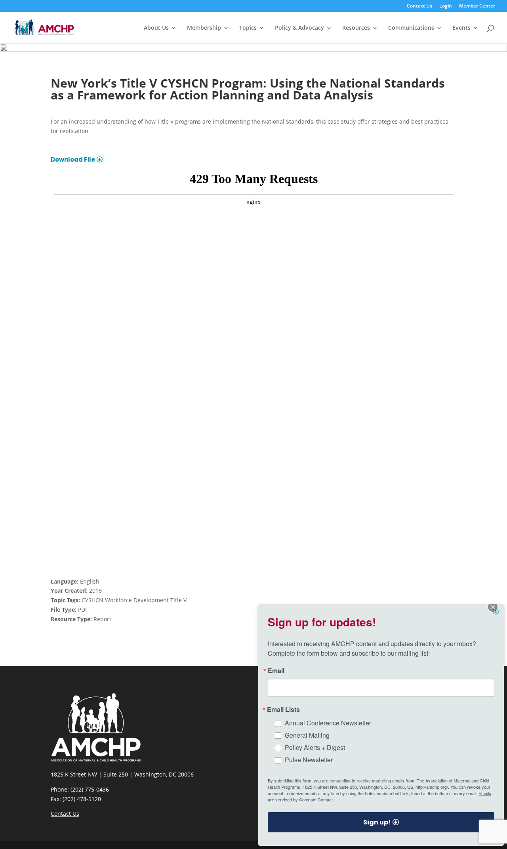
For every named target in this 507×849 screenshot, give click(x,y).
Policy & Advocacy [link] (299, 28)
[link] (44, 27)
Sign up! (377, 822)
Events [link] (461, 28)
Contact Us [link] (419, 6)
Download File (73, 159)
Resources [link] (356, 28)
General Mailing (307, 735)
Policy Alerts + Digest (315, 747)
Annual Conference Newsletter (328, 722)
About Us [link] (156, 28)
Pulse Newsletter (309, 759)
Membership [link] (204, 28)
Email (276, 671)
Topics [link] (248, 28)
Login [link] (445, 6)
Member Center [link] (477, 6)
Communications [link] (411, 28)
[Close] (496, 611)
